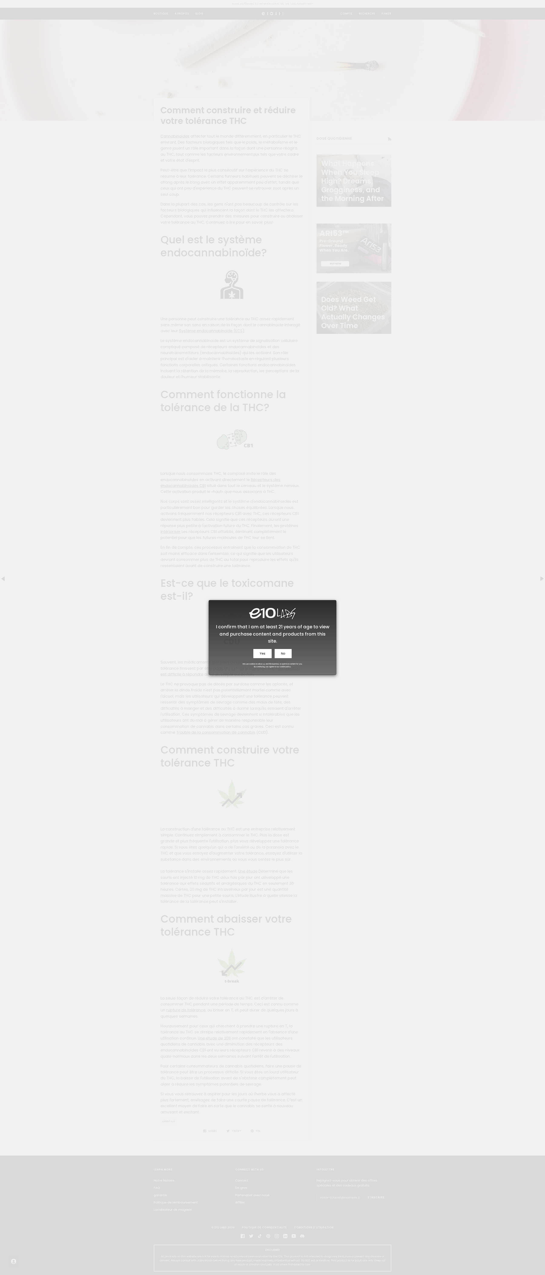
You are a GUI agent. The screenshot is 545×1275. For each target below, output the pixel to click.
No (283, 653)
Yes (262, 653)
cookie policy (285, 667)
